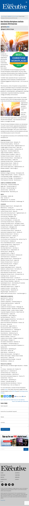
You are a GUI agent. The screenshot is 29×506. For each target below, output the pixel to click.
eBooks (2, 477)
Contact (17, 479)
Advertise (17, 473)
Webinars (17, 477)
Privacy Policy (3, 500)
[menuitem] (2, 484)
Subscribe (17, 475)
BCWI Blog (14, 391)
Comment (3, 422)
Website (2, 417)
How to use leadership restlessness (20, 401)
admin (8, 27)
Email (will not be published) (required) (9, 411)
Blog (2, 481)
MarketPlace (4, 479)
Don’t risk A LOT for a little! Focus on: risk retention (13, 400)
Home (2, 473)
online (6, 389)
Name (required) (4, 406)
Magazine (3, 475)
